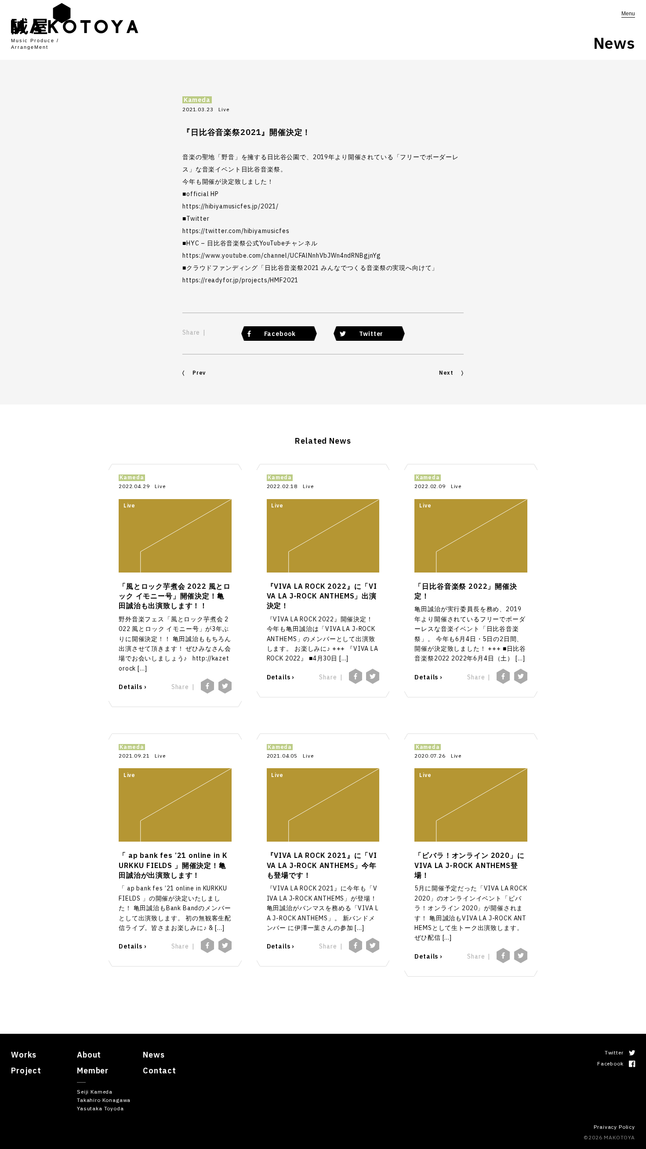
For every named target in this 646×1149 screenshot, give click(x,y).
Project (26, 1070)
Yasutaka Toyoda (100, 1108)
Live (223, 109)
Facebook (280, 334)
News (153, 1055)
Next (446, 372)
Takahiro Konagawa (104, 1100)
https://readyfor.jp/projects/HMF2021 (240, 280)
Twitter (371, 334)
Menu (628, 13)
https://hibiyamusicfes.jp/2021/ (230, 206)
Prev (199, 372)
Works (23, 1055)
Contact (159, 1070)
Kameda (197, 100)
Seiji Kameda (95, 1091)
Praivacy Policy (614, 1126)
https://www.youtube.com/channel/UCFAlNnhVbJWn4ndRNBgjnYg (281, 255)
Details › (132, 687)
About (89, 1055)
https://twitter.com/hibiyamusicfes (236, 231)
